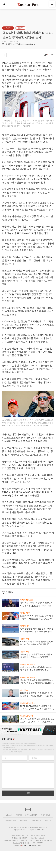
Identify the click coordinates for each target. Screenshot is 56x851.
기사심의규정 (36, 820)
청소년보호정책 (10, 820)
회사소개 (9, 815)
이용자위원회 (45, 815)
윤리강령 (19, 815)
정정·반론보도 (24, 820)
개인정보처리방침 (31, 815)
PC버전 (28, 809)
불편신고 (48, 820)
